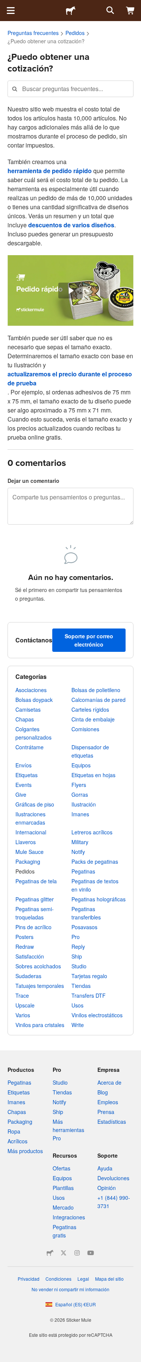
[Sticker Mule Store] (50, 1252)
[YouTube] (91, 1252)
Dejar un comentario (33, 480)
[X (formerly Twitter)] (64, 1252)
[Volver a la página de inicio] (70, 10)
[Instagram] (77, 1252)
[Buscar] (109, 10)
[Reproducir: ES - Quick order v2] (70, 290)
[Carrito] (130, 10)
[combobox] (70, 89)
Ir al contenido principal (6, 6)
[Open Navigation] (10, 10)
